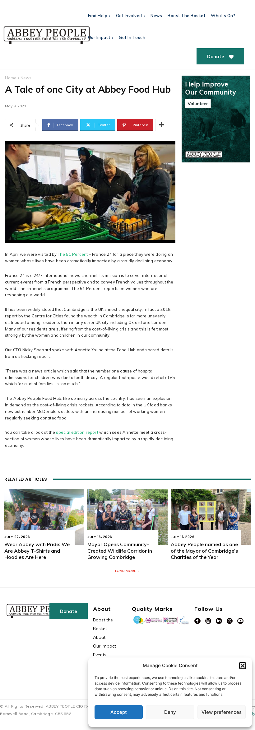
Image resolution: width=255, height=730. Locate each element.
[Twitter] (230, 621)
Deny (170, 712)
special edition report (77, 432)
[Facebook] (197, 621)
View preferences (222, 712)
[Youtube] (240, 621)
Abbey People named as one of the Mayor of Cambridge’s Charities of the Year (204, 550)
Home (10, 77)
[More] (161, 125)
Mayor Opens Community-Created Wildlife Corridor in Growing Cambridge (119, 550)
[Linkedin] (219, 621)
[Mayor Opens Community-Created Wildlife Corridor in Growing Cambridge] (127, 517)
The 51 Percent (73, 254)
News (26, 77)
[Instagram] (208, 621)
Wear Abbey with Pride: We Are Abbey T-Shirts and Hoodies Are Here (37, 550)
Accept (118, 712)
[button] (242, 665)
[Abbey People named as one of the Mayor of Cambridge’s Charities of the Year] (211, 517)
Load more (125, 570)
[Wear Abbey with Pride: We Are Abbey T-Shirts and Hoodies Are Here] (44, 517)
